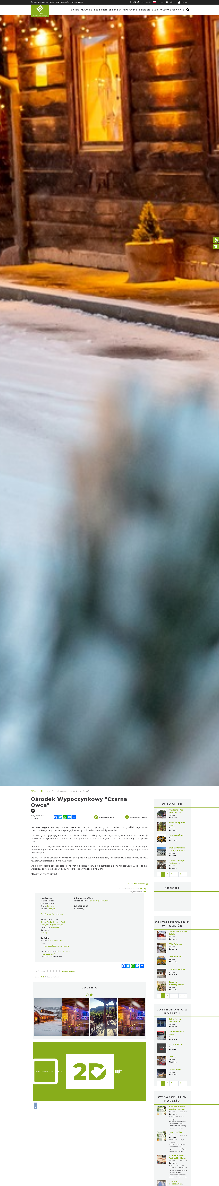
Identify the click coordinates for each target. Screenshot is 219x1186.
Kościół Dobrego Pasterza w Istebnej (177, 863)
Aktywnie (86, 10)
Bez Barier (115, 10)
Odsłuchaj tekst (107, 817)
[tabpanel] (131, 1017)
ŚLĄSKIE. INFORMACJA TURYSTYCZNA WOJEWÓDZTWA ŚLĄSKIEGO (57, 2)
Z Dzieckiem (100, 10)
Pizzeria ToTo (175, 1044)
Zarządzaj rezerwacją (138, 884)
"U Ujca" (172, 1057)
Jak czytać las (175, 1132)
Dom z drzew (175, 957)
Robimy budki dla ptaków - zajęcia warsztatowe (177, 1109)
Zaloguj (184, 2)
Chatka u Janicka (177, 969)
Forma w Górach (176, 835)
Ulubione (172, 2)
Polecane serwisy (170, 10)
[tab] (87, 995)
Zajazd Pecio (175, 1069)
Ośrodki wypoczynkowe (99, 901)
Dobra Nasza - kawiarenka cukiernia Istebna (177, 1021)
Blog (155, 10)
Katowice (172, 901)
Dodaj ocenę (68, 971)
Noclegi (43, 933)
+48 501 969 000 (55, 941)
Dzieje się (144, 10)
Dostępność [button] (146, 2)
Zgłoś (143, 889)
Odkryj (75, 10)
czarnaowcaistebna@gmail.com (54, 946)
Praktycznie (130, 10)
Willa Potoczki (175, 944)
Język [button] (160, 2)
